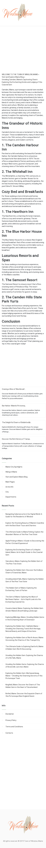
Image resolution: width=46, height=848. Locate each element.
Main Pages (10, 482)
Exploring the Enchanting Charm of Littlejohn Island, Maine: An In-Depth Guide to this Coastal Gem (24, 552)
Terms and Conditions (14, 727)
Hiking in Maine (11, 472)
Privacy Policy (11, 720)
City (7, 492)
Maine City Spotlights (14, 467)
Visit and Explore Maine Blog (16, 477)
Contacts (9, 733)
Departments (11, 497)
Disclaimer (10, 714)
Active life (9, 487)
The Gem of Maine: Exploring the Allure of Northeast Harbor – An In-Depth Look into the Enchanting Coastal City (23, 599)
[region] (23, 52)
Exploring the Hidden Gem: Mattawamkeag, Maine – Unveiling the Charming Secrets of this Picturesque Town (24, 675)
